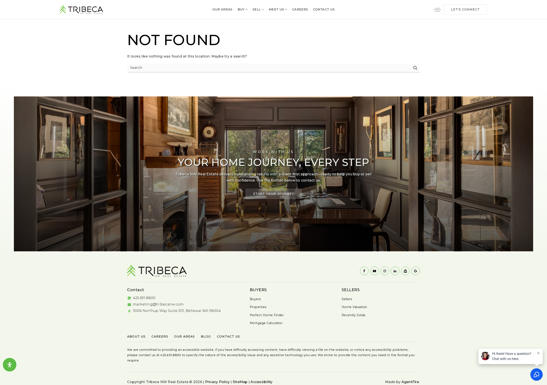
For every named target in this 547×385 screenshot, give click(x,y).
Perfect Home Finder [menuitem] (267, 315)
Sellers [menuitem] (347, 299)
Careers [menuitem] (300, 9)
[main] (273, 51)
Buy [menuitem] (242, 9)
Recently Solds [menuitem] (353, 315)
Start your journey (273, 194)
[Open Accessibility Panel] (9, 364)
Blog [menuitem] (206, 336)
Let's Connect (465, 9)
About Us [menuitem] (136, 336)
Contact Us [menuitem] (324, 9)
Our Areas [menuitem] (222, 9)
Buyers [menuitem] (255, 299)
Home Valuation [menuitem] (354, 307)
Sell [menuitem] (257, 9)
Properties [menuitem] (258, 307)
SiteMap (240, 382)
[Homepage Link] (81, 9)
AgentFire (410, 382)
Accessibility (261, 382)
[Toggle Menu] (437, 9)
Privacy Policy (217, 382)
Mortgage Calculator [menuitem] (266, 323)
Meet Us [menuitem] (277, 9)
